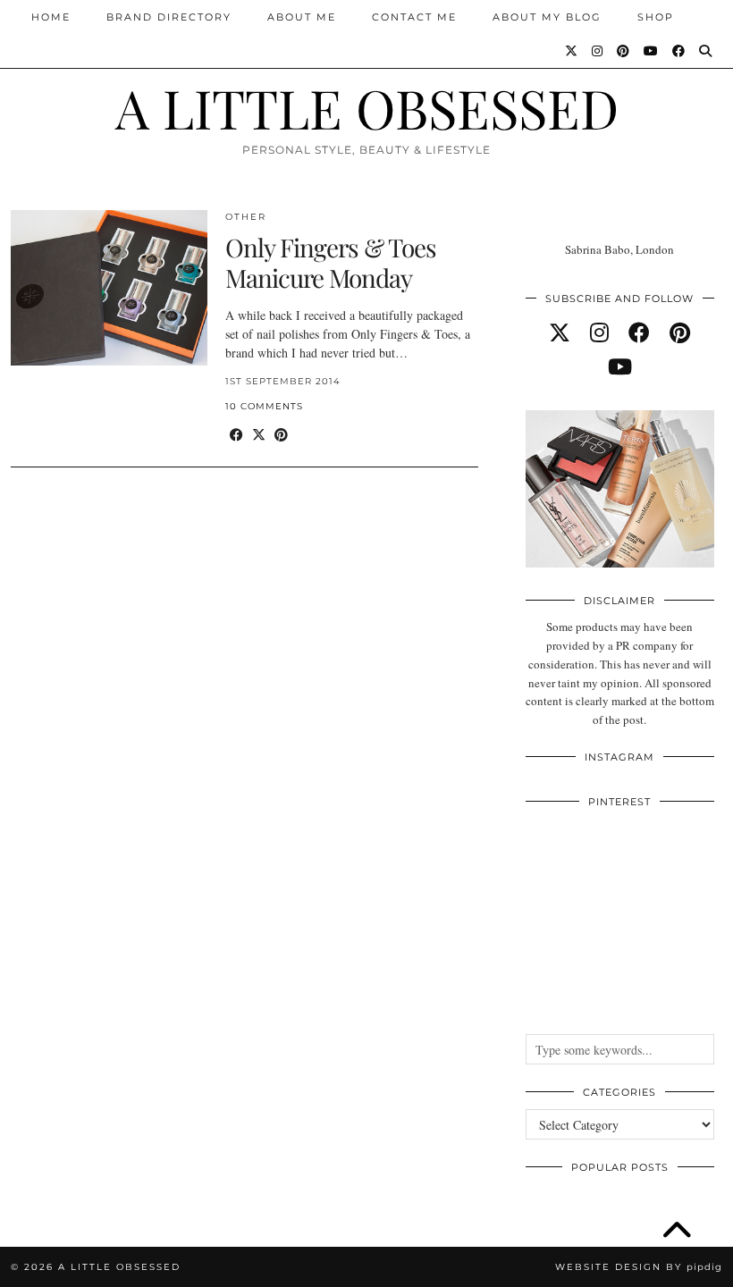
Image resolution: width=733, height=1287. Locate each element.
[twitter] (559, 332)
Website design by (638, 1267)
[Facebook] (679, 51)
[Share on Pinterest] (281, 434)
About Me (301, 17)
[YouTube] (652, 51)
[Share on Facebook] (236, 434)
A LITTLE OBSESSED (367, 107)
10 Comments (264, 406)
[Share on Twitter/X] (259, 434)
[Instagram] (598, 51)
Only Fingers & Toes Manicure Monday (330, 262)
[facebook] (639, 332)
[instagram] (599, 332)
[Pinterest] (624, 51)
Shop (655, 17)
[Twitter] (572, 51)
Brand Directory (169, 17)
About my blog (547, 17)
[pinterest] (680, 332)
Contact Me (414, 17)
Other (245, 217)
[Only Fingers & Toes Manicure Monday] (109, 288)
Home (51, 17)
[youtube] (620, 366)
